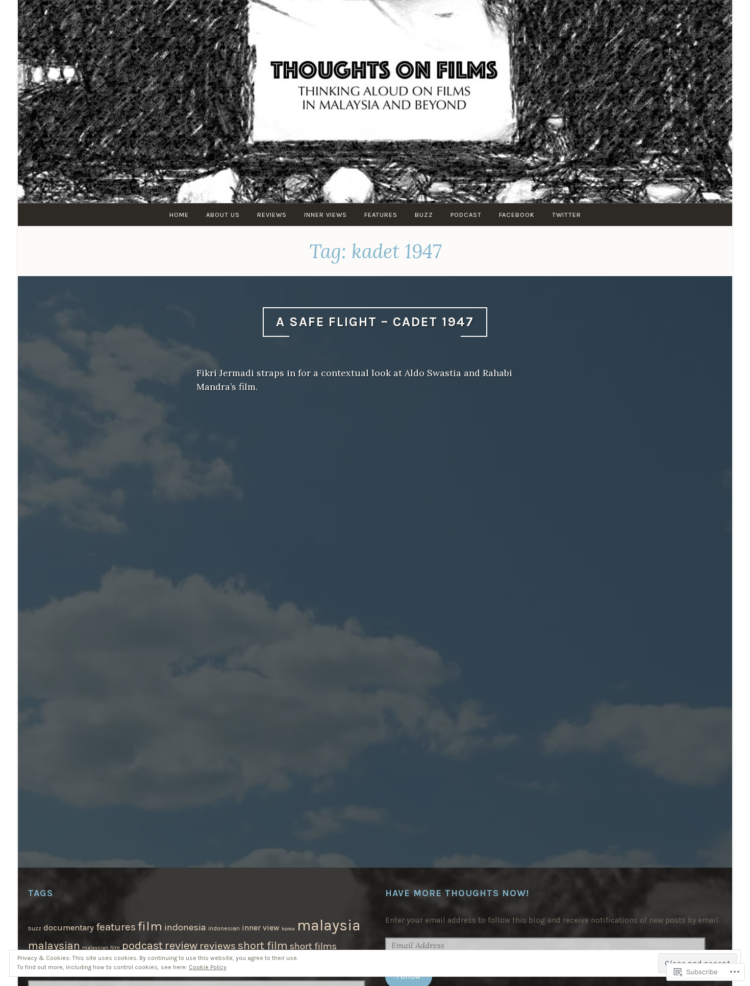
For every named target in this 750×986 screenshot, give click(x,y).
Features (380, 214)
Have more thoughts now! (457, 893)
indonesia (185, 927)
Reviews (272, 214)
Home (179, 214)
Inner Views (325, 214)
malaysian (54, 945)
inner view (261, 927)
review (181, 945)
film (150, 926)
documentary (68, 927)
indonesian (224, 928)
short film (263, 945)
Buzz (424, 214)
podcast (142, 945)
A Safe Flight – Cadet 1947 (375, 321)
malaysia (329, 925)
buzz (34, 928)
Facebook (517, 214)
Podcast (466, 214)
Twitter (566, 214)
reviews (217, 946)
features (116, 927)
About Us (223, 214)
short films (313, 946)
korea (288, 928)
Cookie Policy (208, 967)
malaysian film (101, 947)
